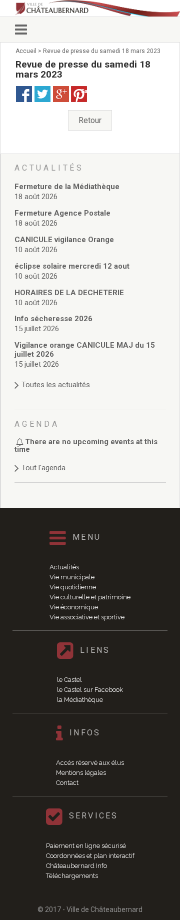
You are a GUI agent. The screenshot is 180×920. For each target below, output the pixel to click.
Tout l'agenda (44, 467)
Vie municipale (72, 577)
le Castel (69, 679)
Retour (90, 120)
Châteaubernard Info (76, 865)
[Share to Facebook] (24, 94)
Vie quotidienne (73, 587)
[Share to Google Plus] (61, 94)
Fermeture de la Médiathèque (67, 186)
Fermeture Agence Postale (62, 213)
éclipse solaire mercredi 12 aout (72, 266)
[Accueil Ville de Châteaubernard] (97, 8)
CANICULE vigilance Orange (64, 239)
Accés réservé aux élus (90, 762)
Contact (67, 782)
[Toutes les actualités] (90, 375)
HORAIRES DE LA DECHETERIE (69, 292)
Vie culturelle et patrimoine (90, 597)
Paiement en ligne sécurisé (86, 845)
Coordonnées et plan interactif (90, 855)
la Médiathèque (80, 699)
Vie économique (74, 607)
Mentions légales (81, 772)
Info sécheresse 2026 (53, 318)
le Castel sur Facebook (90, 689)
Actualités (64, 567)
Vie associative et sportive (87, 617)
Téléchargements (72, 875)
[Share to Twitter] (42, 94)
